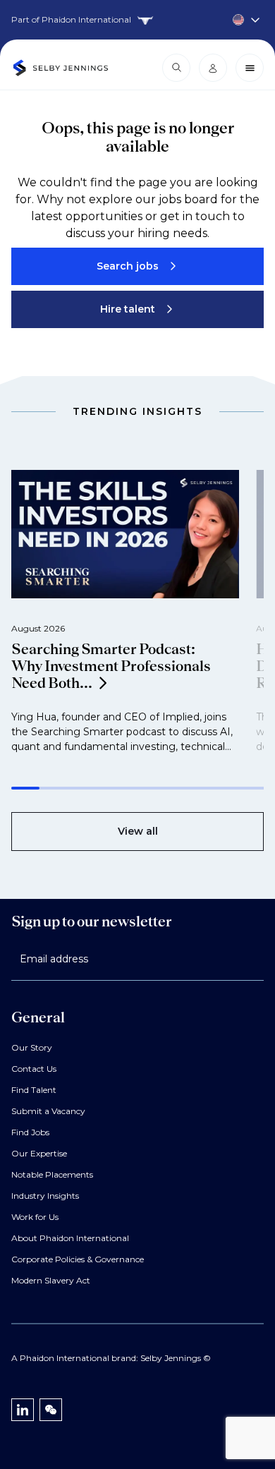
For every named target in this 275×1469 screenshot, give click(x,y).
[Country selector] (137, 19)
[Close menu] (250, 68)
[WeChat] (50, 1409)
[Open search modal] (176, 68)
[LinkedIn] (22, 1409)
